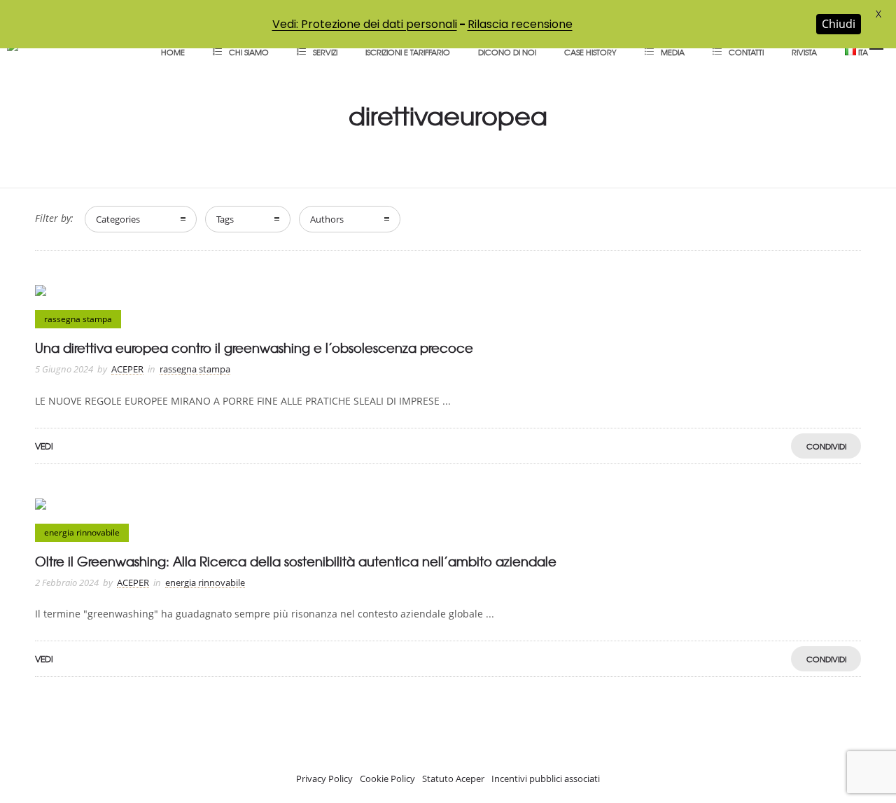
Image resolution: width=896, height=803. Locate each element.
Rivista (804, 51)
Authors (327, 219)
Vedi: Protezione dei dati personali (364, 24)
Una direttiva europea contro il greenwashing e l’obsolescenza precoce (254, 347)
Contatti (746, 51)
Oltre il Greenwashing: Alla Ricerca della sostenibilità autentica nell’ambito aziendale (295, 561)
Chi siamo (249, 51)
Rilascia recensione (520, 24)
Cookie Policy (387, 778)
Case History (590, 51)
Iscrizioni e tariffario (407, 51)
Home (173, 51)
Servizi (325, 51)
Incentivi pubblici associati (545, 778)
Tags (225, 219)
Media (673, 51)
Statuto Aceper (453, 778)
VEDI (44, 446)
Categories (118, 219)
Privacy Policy (324, 778)
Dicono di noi (507, 51)
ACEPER (127, 369)
